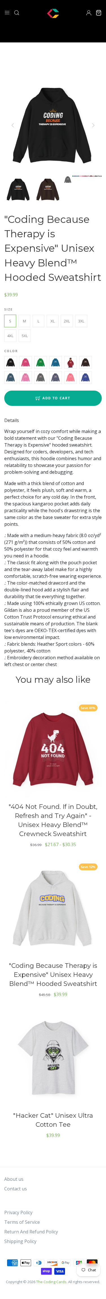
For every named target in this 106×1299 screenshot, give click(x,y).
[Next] (92, 125)
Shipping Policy (20, 1241)
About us (13, 1179)
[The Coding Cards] (53, 12)
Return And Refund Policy (31, 1232)
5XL (25, 335)
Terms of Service (22, 1222)
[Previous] (13, 125)
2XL (67, 321)
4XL (10, 335)
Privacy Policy (18, 1212)
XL (53, 321)
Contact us (15, 1189)
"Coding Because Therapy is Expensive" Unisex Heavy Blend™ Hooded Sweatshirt (53, 975)
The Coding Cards (51, 1281)
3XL (81, 321)
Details (11, 420)
